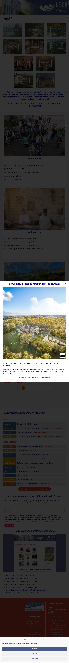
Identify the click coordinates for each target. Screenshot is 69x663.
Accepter (34, 648)
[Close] (66, 283)
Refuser (34, 653)
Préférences (34, 658)
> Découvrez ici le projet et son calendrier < (34, 378)
